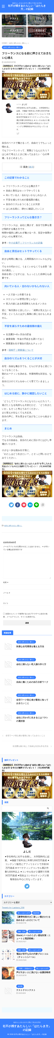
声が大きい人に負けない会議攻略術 (33, 972)
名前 (5, 582)
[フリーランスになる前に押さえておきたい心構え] (30, 504)
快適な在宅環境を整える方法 (30, 646)
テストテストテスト (26, 990)
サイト (5, 603)
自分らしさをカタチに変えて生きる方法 (27, 1022)
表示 (31, 167)
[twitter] (18, 134)
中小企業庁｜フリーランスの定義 (26, 242)
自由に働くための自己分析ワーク (32, 682)
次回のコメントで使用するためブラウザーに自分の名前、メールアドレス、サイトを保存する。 (25, 615)
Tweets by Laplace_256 (13, 907)
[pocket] (23, 504)
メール (6, 593)
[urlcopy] (42, 504)
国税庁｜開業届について (21, 350)
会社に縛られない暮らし (13, 526)
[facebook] (17, 504)
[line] (36, 504)
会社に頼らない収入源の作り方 (31, 664)
